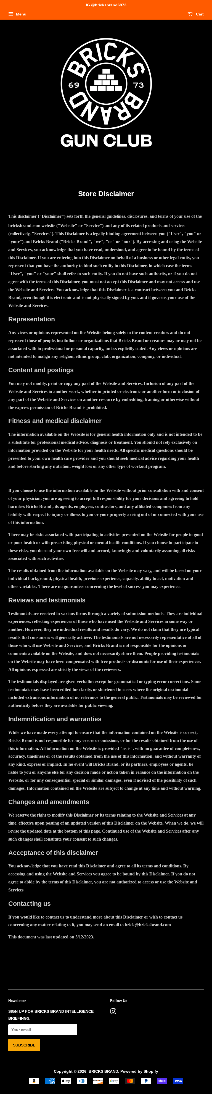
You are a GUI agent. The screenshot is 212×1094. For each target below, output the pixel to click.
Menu (20, 14)
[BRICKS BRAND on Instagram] (113, 1012)
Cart (199, 14)
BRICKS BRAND (103, 1071)
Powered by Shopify (139, 1071)
